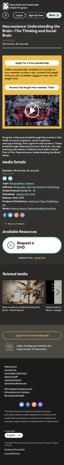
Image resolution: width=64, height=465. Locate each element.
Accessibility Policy (12, 453)
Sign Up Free (36, 15)
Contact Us (10, 370)
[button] (4, 215)
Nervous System (36, 186)
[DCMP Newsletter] (40, 404)
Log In (35, 75)
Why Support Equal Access (18, 388)
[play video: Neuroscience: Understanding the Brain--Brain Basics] (23, 302)
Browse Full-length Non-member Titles (32, 87)
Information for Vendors (17, 392)
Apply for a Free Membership (32, 62)
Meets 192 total (26, 194)
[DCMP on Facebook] (27, 404)
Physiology (53, 186)
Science (29, 183)
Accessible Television (15, 373)
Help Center (10, 366)
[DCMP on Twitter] (21, 404)
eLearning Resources (15, 383)
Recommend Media (14, 395)
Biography (20, 186)
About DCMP (11, 376)
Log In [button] (19, 15)
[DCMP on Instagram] (34, 404)
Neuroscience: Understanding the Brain (33, 208)
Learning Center (13, 380)
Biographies (17, 183)
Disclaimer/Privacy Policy (14, 449)
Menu (52, 15)
